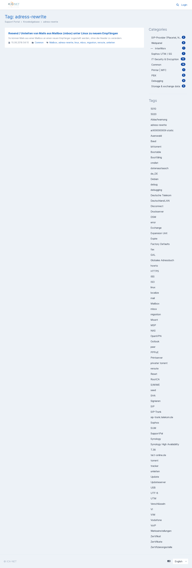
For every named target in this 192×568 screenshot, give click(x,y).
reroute (101, 42)
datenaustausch (159, 168)
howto (154, 265)
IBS (152, 276)
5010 (153, 108)
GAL (153, 254)
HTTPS (155, 271)
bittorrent (156, 146)
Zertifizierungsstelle (161, 547)
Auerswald (156, 135)
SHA (153, 395)
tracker (154, 465)
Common (39, 42)
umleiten (110, 42)
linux (77, 42)
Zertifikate (156, 541)
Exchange (156, 227)
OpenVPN (156, 336)
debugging (156, 189)
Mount (154, 319)
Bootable (156, 152)
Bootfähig (156, 157)
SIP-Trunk (156, 411)
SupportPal (157, 433)
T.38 (153, 449)
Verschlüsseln (158, 503)
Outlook (155, 341)
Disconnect (157, 206)
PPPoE (155, 352)
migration (91, 42)
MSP (153, 325)
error (153, 222)
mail (153, 298)
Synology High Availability (165, 444)
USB (153, 487)
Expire (154, 238)
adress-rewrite (65, 42)
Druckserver (157, 211)
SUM (153, 428)
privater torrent (159, 363)
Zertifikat (156, 536)
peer (153, 346)
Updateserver (158, 482)
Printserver (157, 357)
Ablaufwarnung (159, 119)
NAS (153, 330)
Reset (154, 373)
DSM (153, 216)
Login (184, 4)
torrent (154, 460)
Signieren (155, 400)
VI (152, 509)
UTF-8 (154, 492)
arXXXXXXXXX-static (162, 130)
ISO (153, 281)
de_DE (154, 173)
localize (155, 292)
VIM (153, 514)
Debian (154, 179)
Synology (156, 438)
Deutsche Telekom (161, 195)
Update (155, 476)
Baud (153, 141)
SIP (152, 406)
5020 (153, 114)
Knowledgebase (31, 21)
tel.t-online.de (158, 455)
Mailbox (53, 42)
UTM (153, 498)
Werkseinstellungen (161, 530)
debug (154, 184)
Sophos (155, 422)
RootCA (155, 379)
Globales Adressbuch (162, 260)
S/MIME (155, 384)
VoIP (153, 525)
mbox (83, 42)
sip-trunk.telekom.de (162, 417)
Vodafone (156, 520)
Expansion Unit (159, 233)
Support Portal (12, 21)
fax (152, 249)
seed (153, 390)
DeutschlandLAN (160, 200)
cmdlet (154, 162)
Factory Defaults (160, 244)
